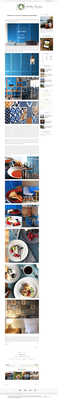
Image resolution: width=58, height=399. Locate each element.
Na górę (51, 393)
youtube (51, 57)
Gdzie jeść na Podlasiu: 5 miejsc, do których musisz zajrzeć (48, 75)
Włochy (41, 108)
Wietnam (50, 107)
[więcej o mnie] (37, 347)
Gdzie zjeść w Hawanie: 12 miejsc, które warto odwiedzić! (48, 116)
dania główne (41, 93)
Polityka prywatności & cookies (25, 393)
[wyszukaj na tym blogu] (53, 1)
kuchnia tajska (48, 94)
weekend (24, 352)
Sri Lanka (50, 105)
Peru (44, 105)
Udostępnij (12, 359)
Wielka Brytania (46, 107)
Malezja (46, 104)
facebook (42, 57)
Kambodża (47, 103)
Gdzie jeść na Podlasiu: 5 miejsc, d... (35, 378)
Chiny (44, 101)
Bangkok (41, 101)
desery (45, 93)
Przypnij (26, 359)
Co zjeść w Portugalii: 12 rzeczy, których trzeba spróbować (48, 70)
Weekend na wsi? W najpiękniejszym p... (18, 378)
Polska (22, 17)
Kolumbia (50, 103)
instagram (47, 57)
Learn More (45, 396)
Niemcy (41, 105)
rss (42, 62)
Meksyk (49, 104)
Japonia (45, 103)
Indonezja (41, 103)
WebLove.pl (10, 393)
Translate (43, 135)
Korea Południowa (42, 104)
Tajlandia (42, 107)
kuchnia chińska (48, 93)
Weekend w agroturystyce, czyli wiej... (26, 378)
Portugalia (47, 105)
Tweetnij (19, 359)
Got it (49, 396)
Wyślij (32, 359)
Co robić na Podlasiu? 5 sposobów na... (9, 378)
